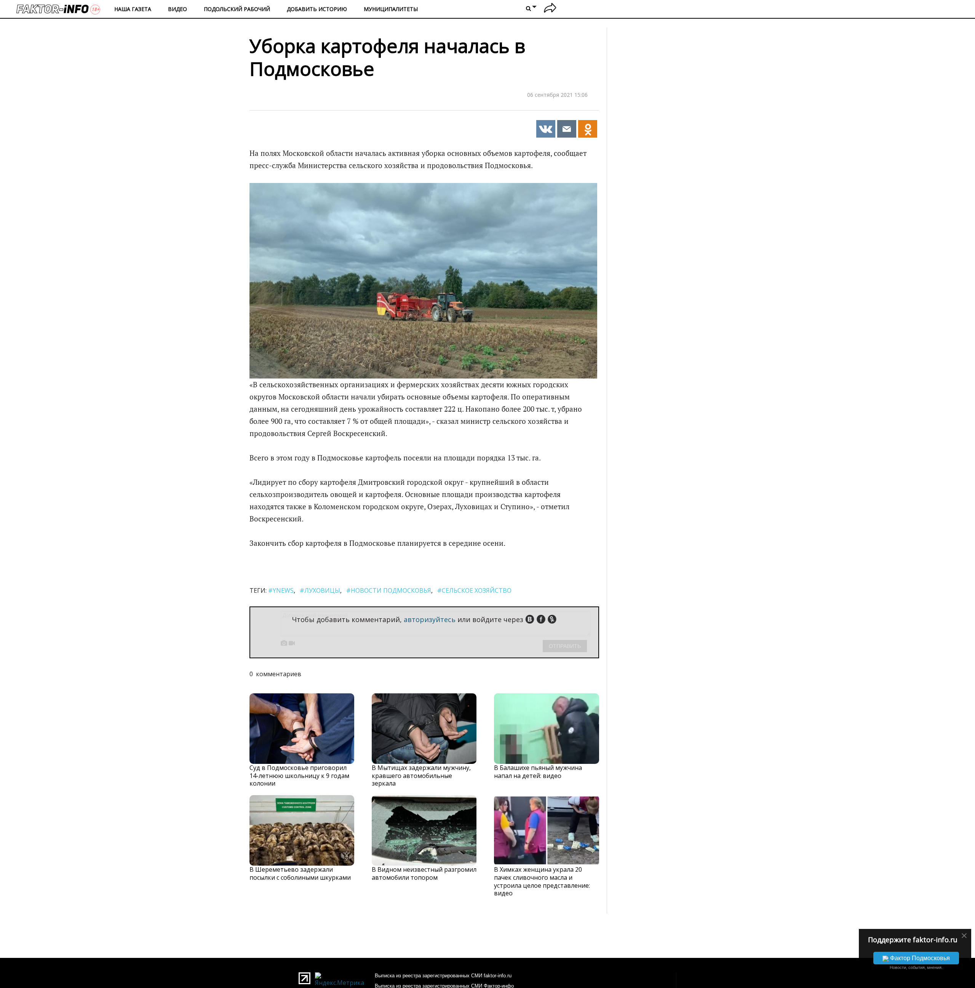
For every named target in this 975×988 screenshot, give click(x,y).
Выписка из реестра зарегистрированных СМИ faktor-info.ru (443, 975)
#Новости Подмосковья (388, 590)
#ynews (281, 590)
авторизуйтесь (430, 619)
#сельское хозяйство (474, 590)
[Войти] (550, 9)
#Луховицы (320, 590)
